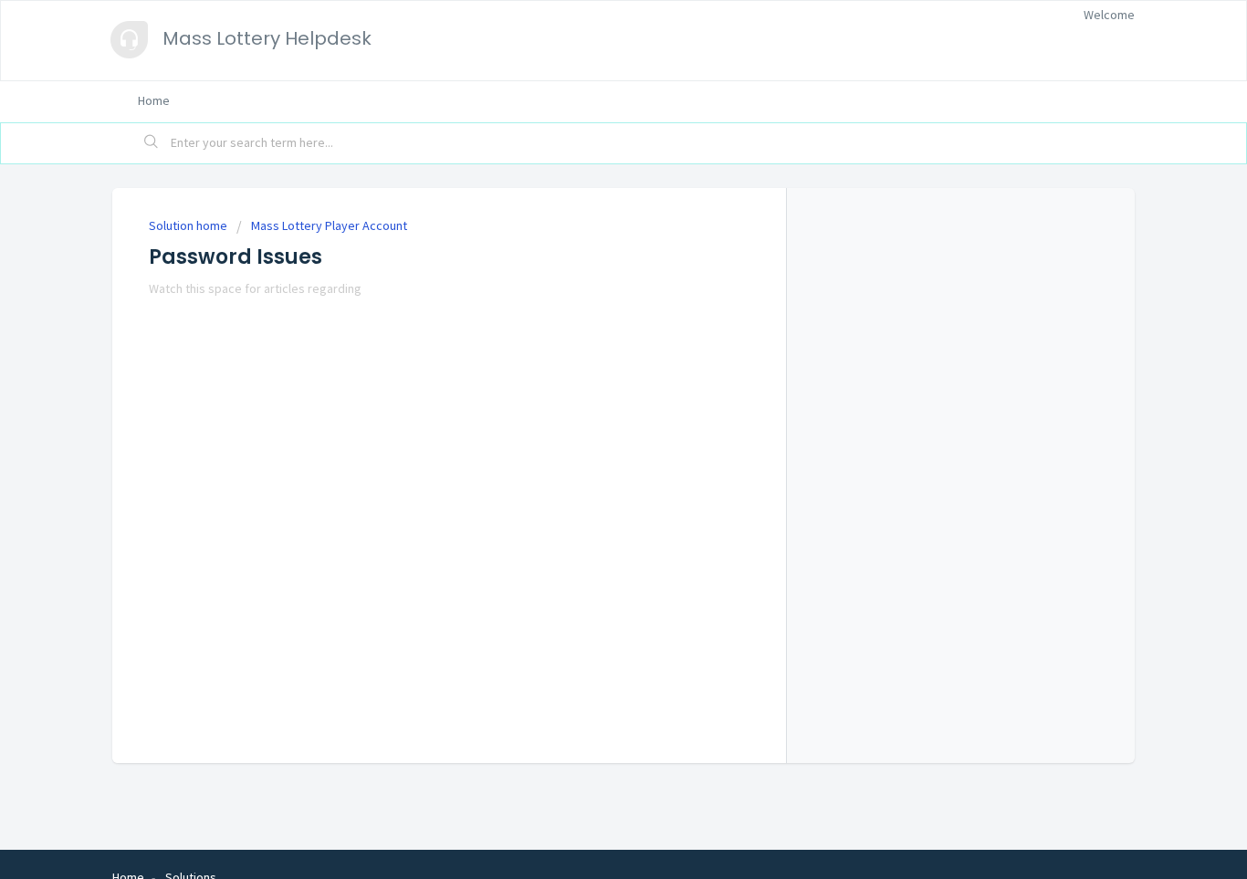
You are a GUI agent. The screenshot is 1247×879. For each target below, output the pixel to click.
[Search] (151, 143)
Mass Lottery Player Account (329, 225)
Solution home (189, 225)
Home (154, 100)
